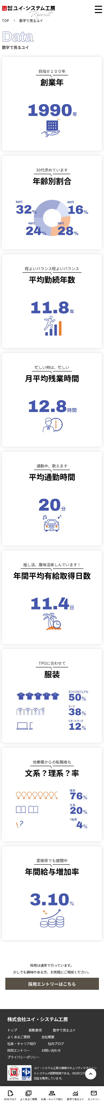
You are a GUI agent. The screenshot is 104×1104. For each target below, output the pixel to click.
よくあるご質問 (18, 1036)
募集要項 (35, 1030)
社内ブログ (56, 1043)
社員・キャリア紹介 (21, 1043)
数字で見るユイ (64, 1030)
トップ (12, 1030)
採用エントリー (18, 1050)
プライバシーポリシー (23, 1057)
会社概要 (47, 1036)
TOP (5, 20)
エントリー (94, 1099)
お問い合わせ (51, 1050)
